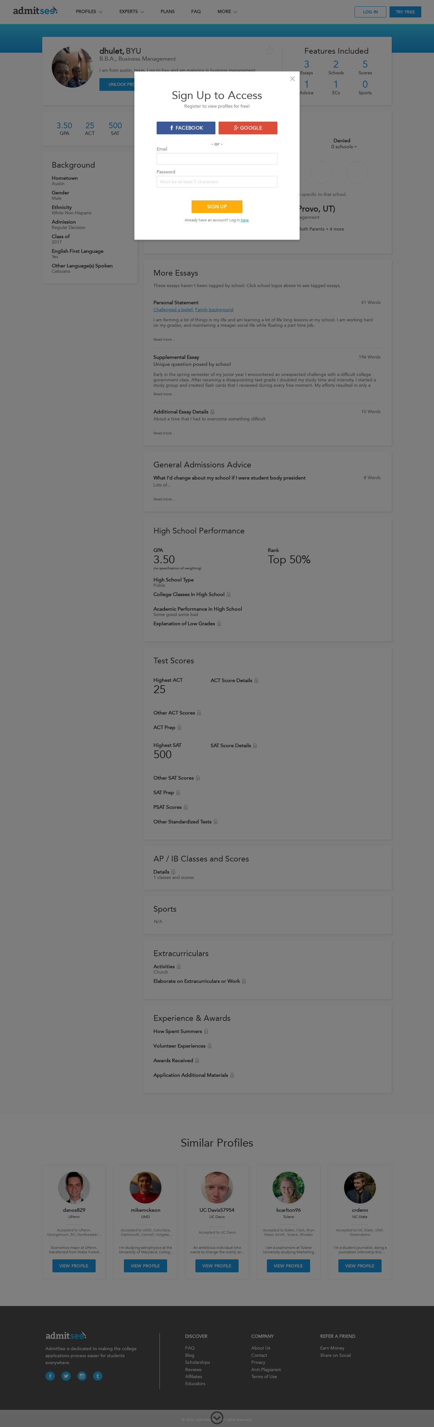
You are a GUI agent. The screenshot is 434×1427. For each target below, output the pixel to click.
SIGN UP (217, 207)
